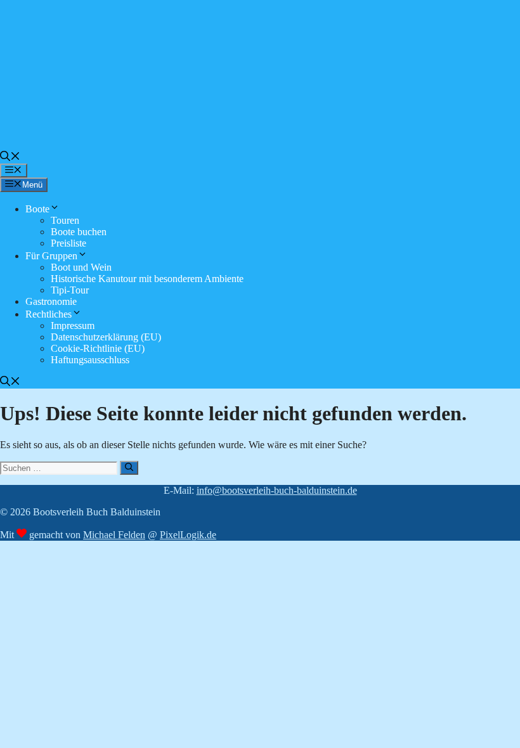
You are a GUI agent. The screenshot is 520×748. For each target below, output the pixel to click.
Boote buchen (79, 231)
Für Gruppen (51, 255)
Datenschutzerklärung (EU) (106, 337)
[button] (10, 157)
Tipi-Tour (70, 290)
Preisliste (68, 243)
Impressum (72, 325)
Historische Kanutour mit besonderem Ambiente (147, 278)
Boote (37, 208)
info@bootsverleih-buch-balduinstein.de (277, 490)
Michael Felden (114, 534)
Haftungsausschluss (90, 359)
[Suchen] (129, 468)
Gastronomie (51, 301)
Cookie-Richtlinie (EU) (98, 348)
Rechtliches (48, 314)
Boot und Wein (81, 267)
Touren (65, 220)
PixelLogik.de (188, 534)
